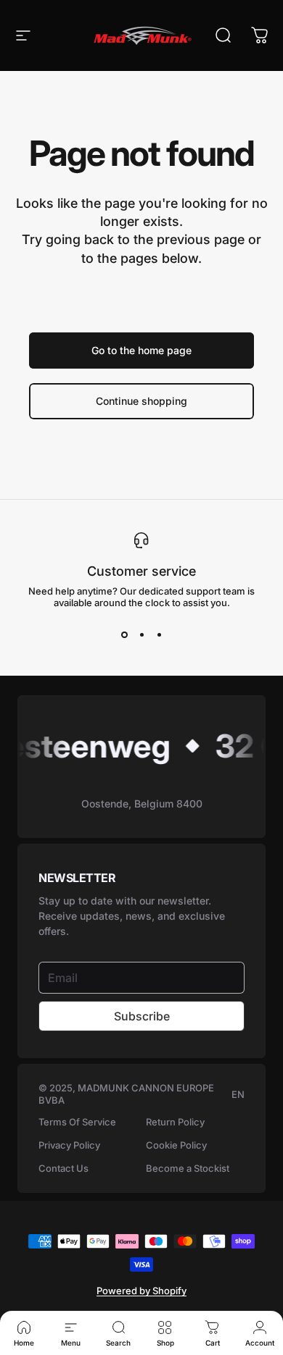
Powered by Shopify (141, 1290)
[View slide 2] (141, 634)
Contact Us (63, 1168)
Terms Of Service (77, 1122)
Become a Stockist (187, 1168)
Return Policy (175, 1122)
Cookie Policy (176, 1145)
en (238, 1094)
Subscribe (142, 1016)
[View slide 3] (159, 634)
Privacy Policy (69, 1145)
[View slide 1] (124, 634)
